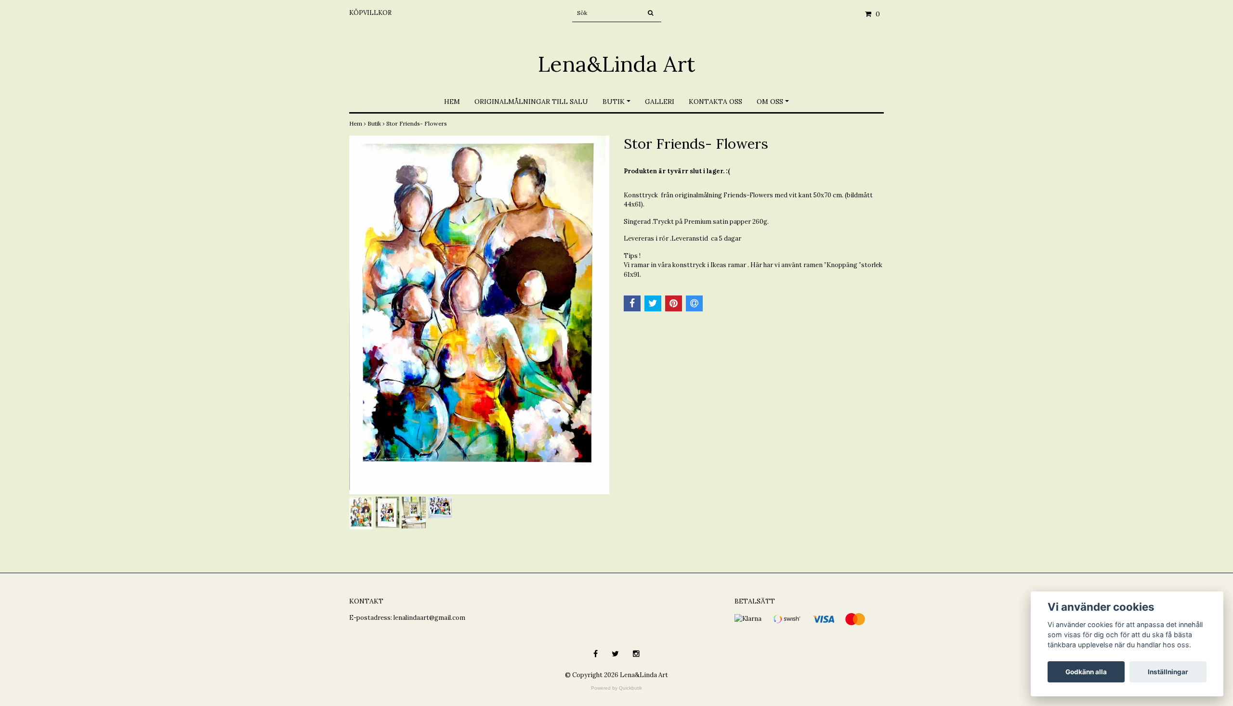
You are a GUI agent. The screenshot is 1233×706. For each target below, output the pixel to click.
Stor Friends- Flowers (417, 123)
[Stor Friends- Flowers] (479, 315)
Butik (614, 101)
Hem (452, 101)
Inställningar (1168, 672)
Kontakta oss (715, 101)
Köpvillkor (370, 13)
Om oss (770, 101)
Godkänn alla (1086, 672)
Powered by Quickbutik (616, 688)
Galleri (659, 101)
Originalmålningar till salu (531, 101)
